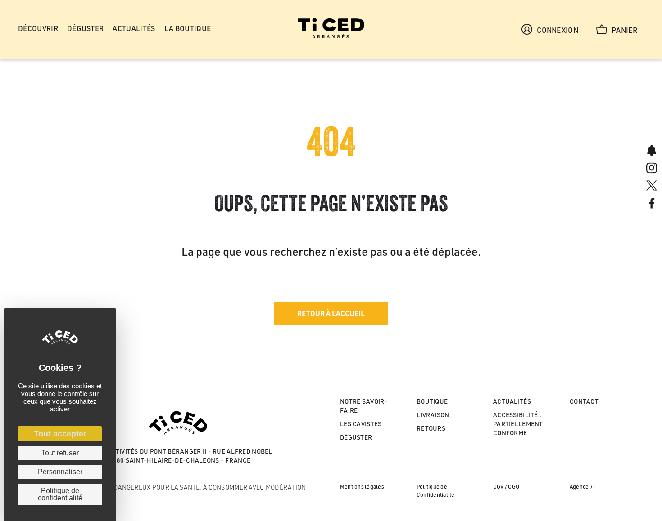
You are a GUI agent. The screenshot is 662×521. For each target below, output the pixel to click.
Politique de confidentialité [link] (60, 494)
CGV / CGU (506, 486)
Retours (431, 428)
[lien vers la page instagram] (651, 169)
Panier (624, 30)
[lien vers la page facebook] (651, 204)
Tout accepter (60, 433)
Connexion (557, 30)
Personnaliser (60, 472)
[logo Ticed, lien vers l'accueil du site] (331, 36)
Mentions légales (362, 486)
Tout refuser (60, 453)
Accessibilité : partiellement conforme (518, 424)
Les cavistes (360, 423)
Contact (584, 401)
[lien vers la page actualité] (651, 151)
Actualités (512, 401)
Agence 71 (582, 486)
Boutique (432, 401)
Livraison (433, 415)
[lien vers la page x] (651, 187)
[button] (331, 313)
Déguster (356, 437)
